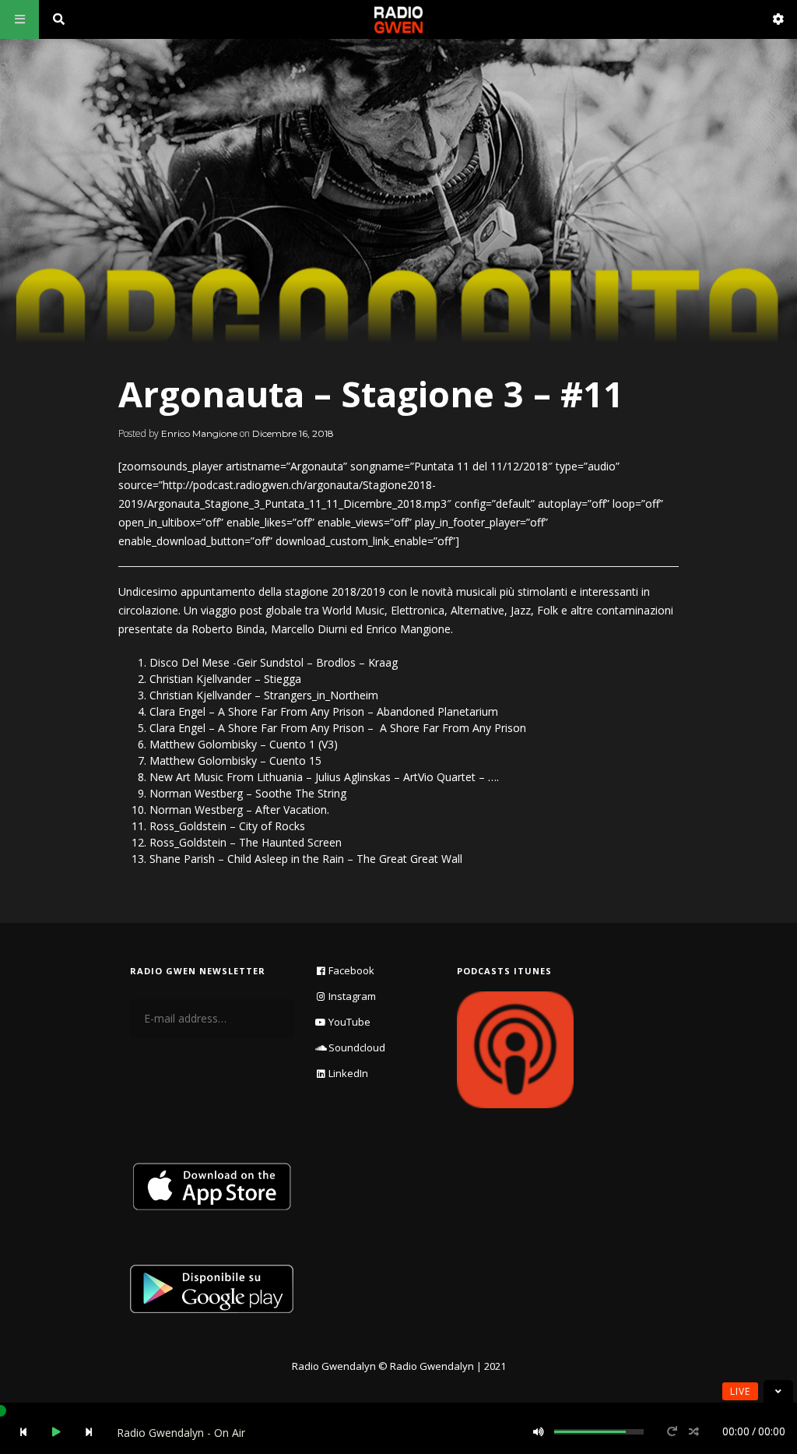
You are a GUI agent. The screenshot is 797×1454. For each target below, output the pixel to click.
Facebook (351, 970)
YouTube (349, 1022)
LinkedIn (348, 1073)
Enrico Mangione (199, 433)
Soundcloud (356, 1047)
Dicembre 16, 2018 (293, 433)
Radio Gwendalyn (334, 1366)
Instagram (352, 996)
